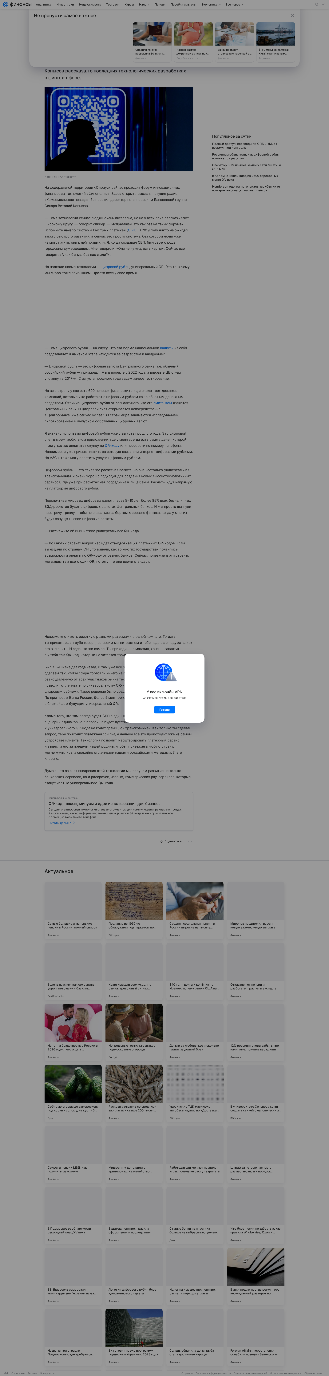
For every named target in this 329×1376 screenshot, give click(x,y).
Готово (164, 710)
